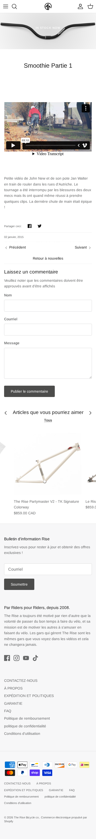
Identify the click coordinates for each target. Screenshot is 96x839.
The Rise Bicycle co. (26, 817)
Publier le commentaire (29, 391)
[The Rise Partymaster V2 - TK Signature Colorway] (47, 462)
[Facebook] (7, 658)
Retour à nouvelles (48, 258)
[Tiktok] (35, 658)
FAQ (7, 711)
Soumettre (19, 584)
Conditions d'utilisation (22, 733)
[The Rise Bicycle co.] (48, 6)
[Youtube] (26, 658)
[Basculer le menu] (5, 6)
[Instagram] (16, 658)
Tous (48, 420)
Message (11, 343)
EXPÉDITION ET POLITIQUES (29, 696)
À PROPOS (13, 688)
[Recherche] (17, 6)
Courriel (10, 319)
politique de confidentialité (25, 726)
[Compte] (79, 6)
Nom (8, 295)
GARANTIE (13, 703)
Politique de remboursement (27, 718)
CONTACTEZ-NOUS (20, 680)
